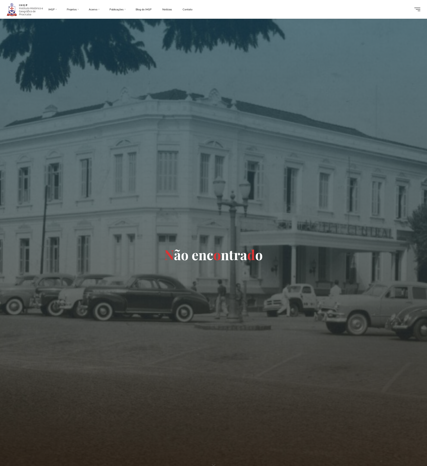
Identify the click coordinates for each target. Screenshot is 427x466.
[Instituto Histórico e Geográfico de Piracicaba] (25, 9)
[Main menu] (417, 9)
